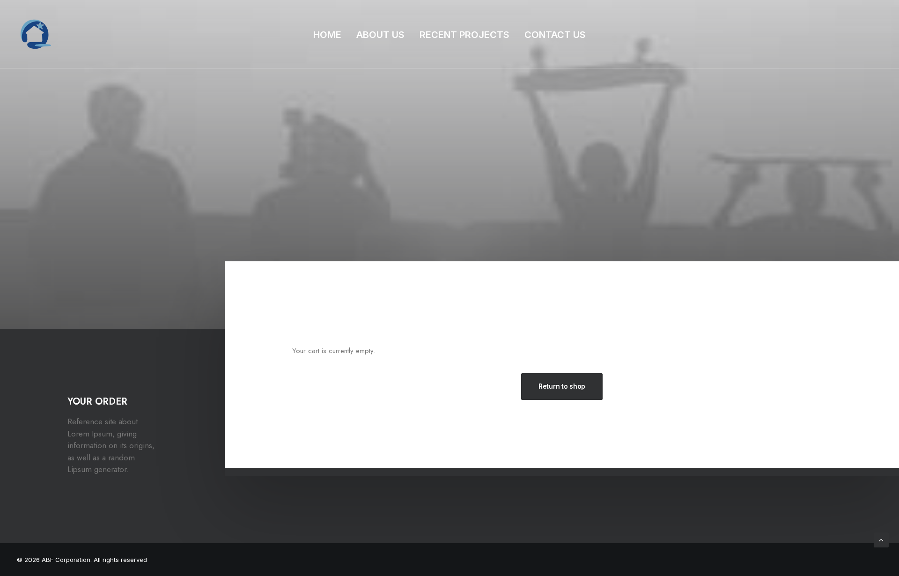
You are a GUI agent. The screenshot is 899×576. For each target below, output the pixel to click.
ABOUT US (380, 34)
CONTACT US (555, 34)
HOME (327, 34)
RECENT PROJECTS (464, 34)
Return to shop (561, 386)
